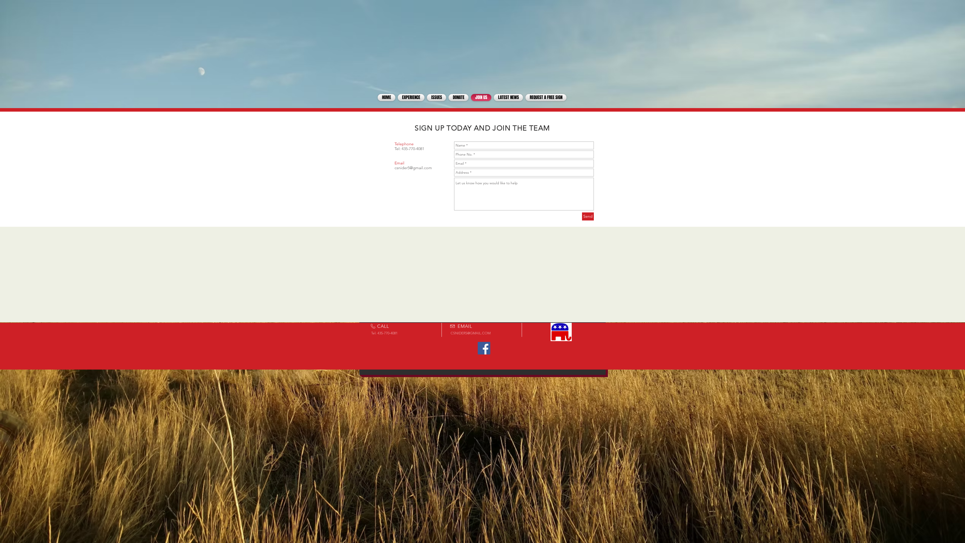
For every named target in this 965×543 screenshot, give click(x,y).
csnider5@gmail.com (413, 167)
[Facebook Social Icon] (484, 348)
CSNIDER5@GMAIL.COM (471, 333)
